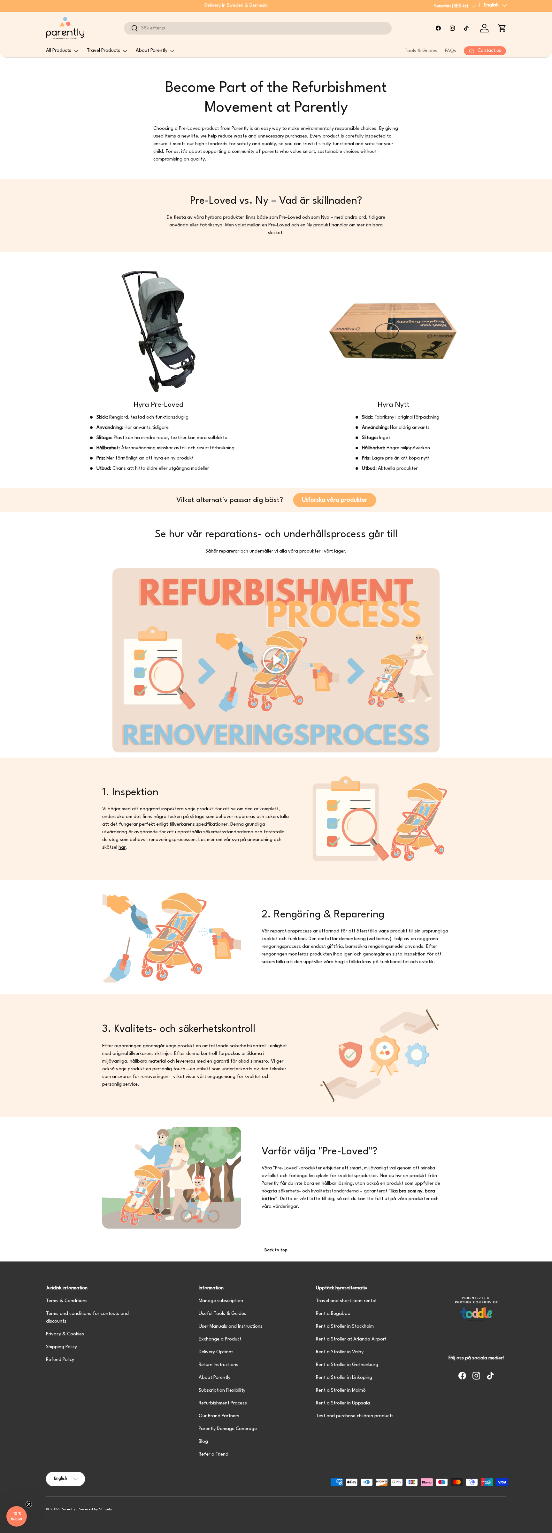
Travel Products (103, 50)
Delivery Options (216, 1352)
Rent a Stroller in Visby (340, 1352)
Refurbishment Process (223, 1403)
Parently (68, 1509)
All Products (58, 50)
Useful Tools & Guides (222, 1313)
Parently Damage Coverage (228, 1429)
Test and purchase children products (355, 1416)
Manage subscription (221, 1301)
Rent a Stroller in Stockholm (345, 1326)
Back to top (276, 1250)
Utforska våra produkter (334, 500)
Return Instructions (218, 1365)
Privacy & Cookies (65, 1334)
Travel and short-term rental (346, 1301)
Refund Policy (60, 1359)
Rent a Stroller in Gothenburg (347, 1365)
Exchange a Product (220, 1339)
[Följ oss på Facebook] (438, 28)
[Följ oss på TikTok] (466, 28)
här (122, 847)
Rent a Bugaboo (333, 1313)
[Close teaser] (29, 1504)
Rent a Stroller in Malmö (341, 1390)
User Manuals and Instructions (231, 1326)
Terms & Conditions (67, 1301)
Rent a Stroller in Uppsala (343, 1403)
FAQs (450, 51)
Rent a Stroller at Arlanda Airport (351, 1339)
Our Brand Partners (219, 1416)
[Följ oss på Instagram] (452, 28)
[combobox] (257, 28)
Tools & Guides (421, 51)
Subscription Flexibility (222, 1390)
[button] (502, 28)
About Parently (151, 50)
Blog (203, 1441)
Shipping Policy (61, 1347)
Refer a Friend (213, 1454)
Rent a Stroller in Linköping (344, 1377)
